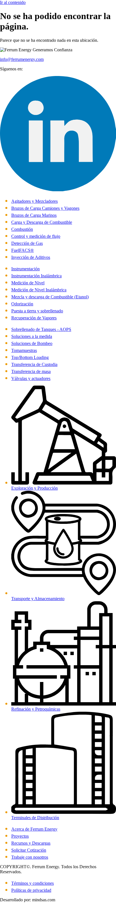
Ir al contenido (13, 2)
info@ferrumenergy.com (22, 59)
